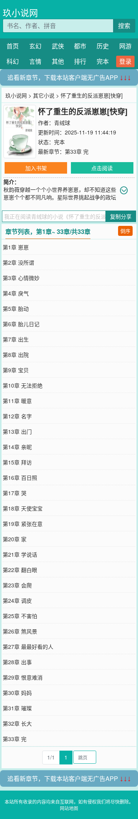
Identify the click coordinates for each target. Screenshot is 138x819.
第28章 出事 (17, 662)
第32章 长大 (17, 723)
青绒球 (62, 122)
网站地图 (69, 808)
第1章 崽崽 (16, 247)
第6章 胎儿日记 (21, 324)
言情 (35, 61)
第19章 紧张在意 (23, 523)
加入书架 (36, 168)
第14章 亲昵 (17, 447)
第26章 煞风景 (20, 631)
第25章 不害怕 (20, 616)
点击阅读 (102, 168)
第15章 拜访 (17, 462)
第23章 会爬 (17, 585)
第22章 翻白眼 (20, 570)
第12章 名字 (17, 416)
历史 (103, 45)
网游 (125, 45)
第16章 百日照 (20, 477)
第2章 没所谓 (18, 262)
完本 (103, 61)
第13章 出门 (17, 431)
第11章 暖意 (17, 401)
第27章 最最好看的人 (28, 646)
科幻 (13, 61)
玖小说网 (20, 12)
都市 (80, 45)
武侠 (58, 45)
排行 (80, 61)
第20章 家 (14, 539)
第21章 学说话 (20, 554)
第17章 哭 (14, 493)
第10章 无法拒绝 (23, 385)
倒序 (125, 230)
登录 (125, 61)
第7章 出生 (16, 339)
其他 (58, 61)
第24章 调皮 (17, 600)
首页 (13, 45)
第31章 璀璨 (17, 708)
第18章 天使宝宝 (23, 508)
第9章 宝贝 (16, 370)
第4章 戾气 (16, 293)
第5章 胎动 (16, 308)
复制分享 (120, 216)
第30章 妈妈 (17, 692)
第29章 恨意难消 (23, 677)
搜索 (124, 25)
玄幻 (35, 45)
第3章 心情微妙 (21, 278)
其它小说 (43, 95)
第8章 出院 (16, 354)
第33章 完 (77, 151)
